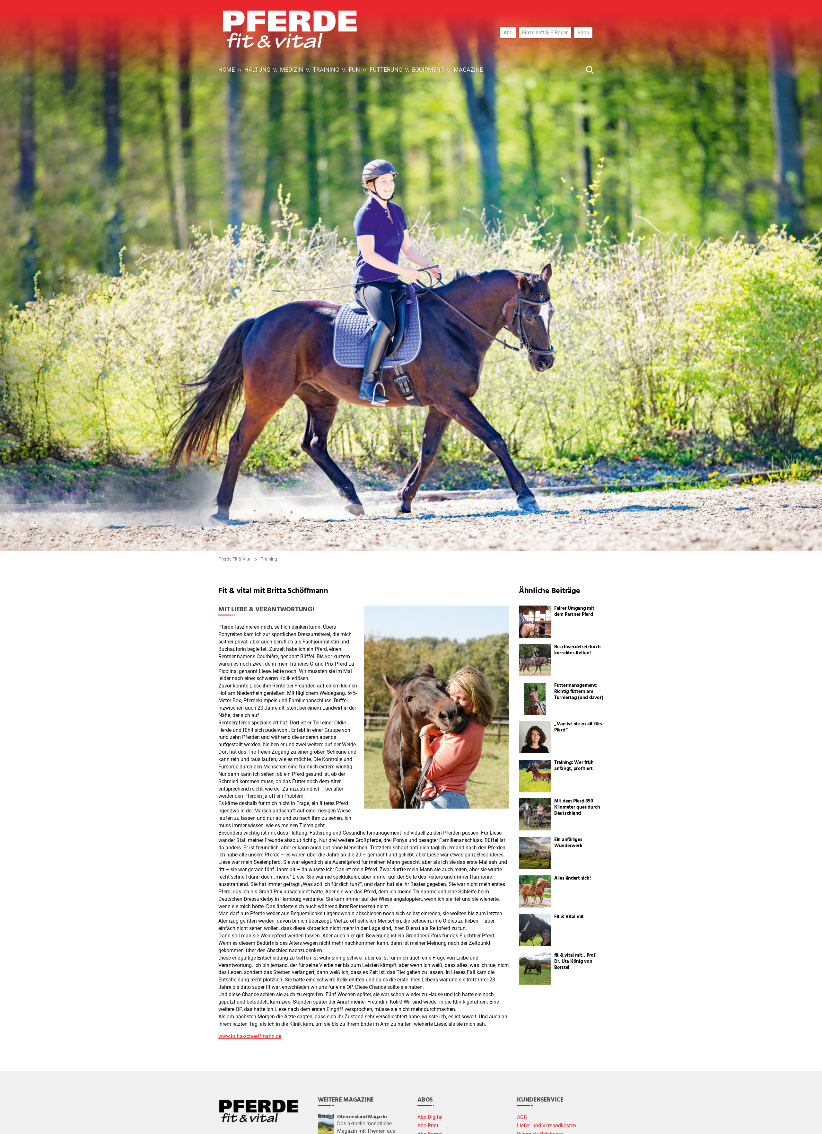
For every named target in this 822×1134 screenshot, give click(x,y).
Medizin (291, 69)
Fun (354, 69)
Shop (583, 32)
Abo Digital (429, 1117)
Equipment (428, 69)
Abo (507, 32)
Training (326, 69)
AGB (522, 1117)
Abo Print (427, 1126)
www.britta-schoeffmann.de (249, 1036)
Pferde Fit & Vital (234, 559)
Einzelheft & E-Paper (545, 32)
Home (226, 69)
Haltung (257, 69)
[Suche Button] (590, 69)
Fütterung (386, 69)
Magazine (468, 69)
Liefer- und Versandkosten (546, 1126)
